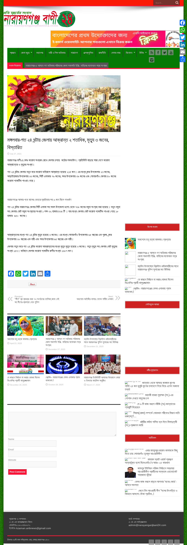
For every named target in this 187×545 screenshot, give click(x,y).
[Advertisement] (152, 98)
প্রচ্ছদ (13, 52)
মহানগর (39, 52)
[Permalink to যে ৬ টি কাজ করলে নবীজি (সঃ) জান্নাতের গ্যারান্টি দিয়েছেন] (130, 402)
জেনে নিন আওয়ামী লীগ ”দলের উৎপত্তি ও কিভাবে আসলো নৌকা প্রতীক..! (151, 492)
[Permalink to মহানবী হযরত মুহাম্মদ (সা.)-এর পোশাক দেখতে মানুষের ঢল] (134, 393)
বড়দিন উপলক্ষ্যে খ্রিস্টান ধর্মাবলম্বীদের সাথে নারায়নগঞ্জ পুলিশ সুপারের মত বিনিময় (101, 341)
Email (11, 449)
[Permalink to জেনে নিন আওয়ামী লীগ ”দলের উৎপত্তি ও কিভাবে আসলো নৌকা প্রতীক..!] (131, 489)
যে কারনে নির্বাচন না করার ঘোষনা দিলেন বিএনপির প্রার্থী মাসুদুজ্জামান (23, 379)
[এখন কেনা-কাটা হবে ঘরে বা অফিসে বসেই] (117, 46)
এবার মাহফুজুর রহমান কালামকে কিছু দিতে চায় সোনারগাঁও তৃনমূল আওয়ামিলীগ (151, 452)
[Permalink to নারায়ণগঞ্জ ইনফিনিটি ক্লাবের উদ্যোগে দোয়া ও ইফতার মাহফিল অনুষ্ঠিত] (102, 373)
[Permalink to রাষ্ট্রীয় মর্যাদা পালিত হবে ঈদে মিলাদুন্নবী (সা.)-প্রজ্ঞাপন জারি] (131, 420)
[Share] (182, 59)
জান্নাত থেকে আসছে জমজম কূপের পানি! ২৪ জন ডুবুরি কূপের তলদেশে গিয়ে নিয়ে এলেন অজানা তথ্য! (152, 386)
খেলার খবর (115, 52)
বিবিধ (141, 52)
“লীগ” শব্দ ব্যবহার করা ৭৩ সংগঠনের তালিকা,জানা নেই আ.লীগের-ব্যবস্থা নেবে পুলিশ (37, 299)
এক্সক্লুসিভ (88, 52)
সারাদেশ (74, 52)
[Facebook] (182, 22)
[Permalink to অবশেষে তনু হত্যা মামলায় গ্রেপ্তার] (25, 335)
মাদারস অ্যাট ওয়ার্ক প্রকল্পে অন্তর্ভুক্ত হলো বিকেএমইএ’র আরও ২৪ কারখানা (149, 461)
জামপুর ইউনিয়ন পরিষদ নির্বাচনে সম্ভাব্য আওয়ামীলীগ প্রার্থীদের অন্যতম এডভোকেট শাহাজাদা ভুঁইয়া (157, 471)
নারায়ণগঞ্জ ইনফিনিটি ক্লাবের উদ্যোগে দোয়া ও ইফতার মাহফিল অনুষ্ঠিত (102, 379)
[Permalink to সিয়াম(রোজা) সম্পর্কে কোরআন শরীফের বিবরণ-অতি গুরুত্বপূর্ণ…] (128, 411)
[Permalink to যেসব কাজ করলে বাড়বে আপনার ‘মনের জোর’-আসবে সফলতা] (129, 480)
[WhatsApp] (182, 30)
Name (11, 439)
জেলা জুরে (25, 52)
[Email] (182, 52)
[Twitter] (182, 37)
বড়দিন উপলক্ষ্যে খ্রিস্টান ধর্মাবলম (40, 65)
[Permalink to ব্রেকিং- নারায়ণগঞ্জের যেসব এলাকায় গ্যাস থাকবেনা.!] (64, 373)
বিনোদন (129, 52)
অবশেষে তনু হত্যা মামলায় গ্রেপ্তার (22, 339)
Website (12, 460)
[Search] (177, 2)
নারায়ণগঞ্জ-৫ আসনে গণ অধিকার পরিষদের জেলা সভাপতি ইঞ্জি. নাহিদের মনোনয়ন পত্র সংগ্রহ (63, 342)
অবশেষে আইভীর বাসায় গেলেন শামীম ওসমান (95, 297)
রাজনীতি (102, 52)
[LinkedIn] (182, 44)
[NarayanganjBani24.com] (40, 24)
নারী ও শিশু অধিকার (57, 52)
